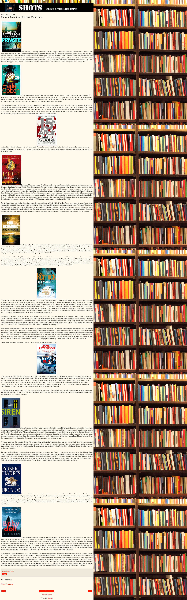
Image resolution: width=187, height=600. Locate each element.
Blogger (50, 598)
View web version (47, 595)
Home (46, 591)
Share (4, 574)
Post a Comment (7, 584)
